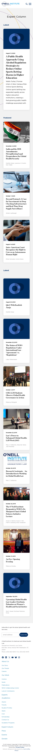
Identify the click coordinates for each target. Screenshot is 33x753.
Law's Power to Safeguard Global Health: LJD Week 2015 (16, 438)
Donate (4, 739)
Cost (3, 714)
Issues (3, 682)
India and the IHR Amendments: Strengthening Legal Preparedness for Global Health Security (16, 154)
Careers (4, 671)
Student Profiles (7, 708)
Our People (5, 668)
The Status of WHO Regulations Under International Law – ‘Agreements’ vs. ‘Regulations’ (14, 350)
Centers (4, 679)
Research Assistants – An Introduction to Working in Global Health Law (16, 473)
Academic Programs (8, 722)
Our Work (5, 675)
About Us (5, 661)
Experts (5, 695)
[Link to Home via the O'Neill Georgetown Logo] (10, 6)
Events (4, 735)
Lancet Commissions (8, 691)
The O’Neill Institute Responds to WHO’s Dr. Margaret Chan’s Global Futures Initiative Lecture (16, 511)
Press (4, 731)
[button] (27, 4)
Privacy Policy (20, 747)
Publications (5, 685)
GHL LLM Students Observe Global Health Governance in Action (15, 395)
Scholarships (5, 716)
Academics (6, 698)
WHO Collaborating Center (10, 688)
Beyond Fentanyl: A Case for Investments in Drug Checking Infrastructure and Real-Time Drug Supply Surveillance (16, 204)
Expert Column (7, 727)
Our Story (5, 665)
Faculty (4, 705)
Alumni (4, 702)
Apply (4, 711)
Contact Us (5, 719)
